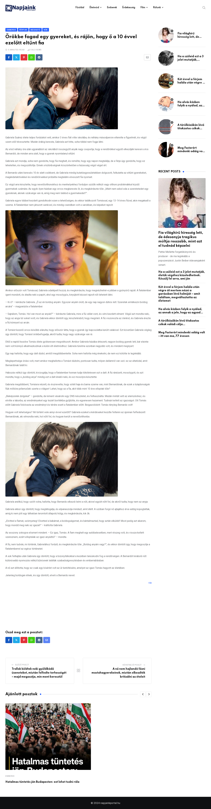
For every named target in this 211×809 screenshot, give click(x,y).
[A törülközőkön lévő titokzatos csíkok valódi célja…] (166, 126)
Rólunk (157, 7)
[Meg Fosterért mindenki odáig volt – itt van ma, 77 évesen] (166, 149)
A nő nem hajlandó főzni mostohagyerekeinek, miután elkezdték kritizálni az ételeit (118, 673)
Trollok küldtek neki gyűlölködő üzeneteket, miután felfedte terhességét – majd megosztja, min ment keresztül (39, 673)
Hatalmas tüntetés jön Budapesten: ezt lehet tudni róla (42, 782)
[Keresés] (204, 7)
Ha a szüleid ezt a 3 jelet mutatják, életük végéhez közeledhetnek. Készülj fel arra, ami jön (181, 275)
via (150, 582)
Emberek (112, 7)
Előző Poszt (22, 665)
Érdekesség (128, 7)
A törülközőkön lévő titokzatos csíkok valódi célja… (190, 128)
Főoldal (79, 7)
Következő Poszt (132, 665)
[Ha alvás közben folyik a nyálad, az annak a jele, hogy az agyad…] (166, 104)
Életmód (94, 7)
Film (142, 7)
